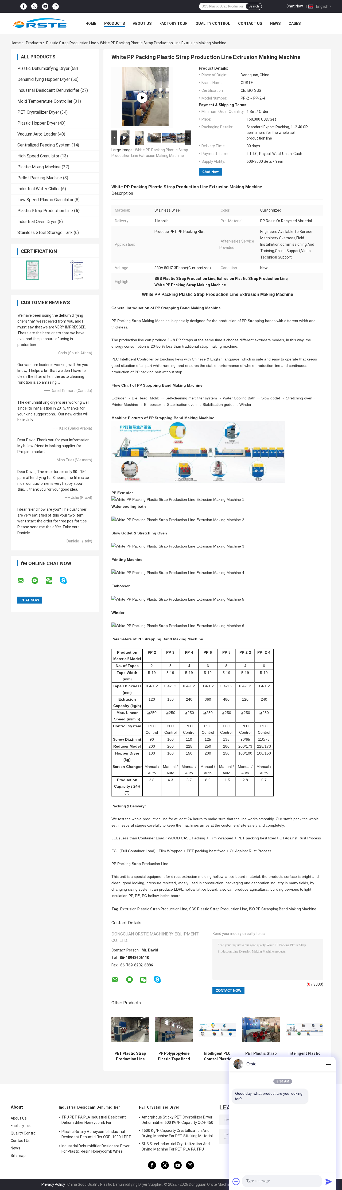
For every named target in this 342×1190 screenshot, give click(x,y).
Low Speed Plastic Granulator (45, 199)
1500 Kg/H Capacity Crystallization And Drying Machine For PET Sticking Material (177, 1133)
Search (253, 6)
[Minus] (328, 1064)
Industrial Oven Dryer (37, 221)
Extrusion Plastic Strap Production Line (153, 909)
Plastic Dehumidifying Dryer (43, 68)
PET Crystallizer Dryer (38, 112)
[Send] (328, 1181)
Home (91, 23)
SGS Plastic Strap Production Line (218, 909)
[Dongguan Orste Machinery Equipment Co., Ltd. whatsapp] (38, 581)
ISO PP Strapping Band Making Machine (282, 909)
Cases (295, 23)
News (275, 23)
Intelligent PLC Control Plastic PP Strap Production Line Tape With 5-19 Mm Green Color (217, 1056)
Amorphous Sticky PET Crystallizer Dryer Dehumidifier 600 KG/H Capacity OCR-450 (177, 1120)
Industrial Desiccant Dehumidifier (48, 90)
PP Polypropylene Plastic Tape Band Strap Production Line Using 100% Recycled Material (174, 1056)
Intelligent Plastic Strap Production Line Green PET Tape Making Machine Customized (304, 1056)
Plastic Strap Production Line (71, 43)
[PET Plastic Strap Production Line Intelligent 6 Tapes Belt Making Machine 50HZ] (142, 97)
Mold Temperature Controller (44, 101)
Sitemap (18, 1155)
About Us (142, 23)
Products (114, 23)
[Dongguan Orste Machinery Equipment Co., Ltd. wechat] (52, 581)
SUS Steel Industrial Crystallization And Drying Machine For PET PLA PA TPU (176, 1146)
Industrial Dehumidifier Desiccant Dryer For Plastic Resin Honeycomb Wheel (95, 1148)
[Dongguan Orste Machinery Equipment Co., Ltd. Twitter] (34, 6)
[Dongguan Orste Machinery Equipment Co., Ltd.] (40, 23)
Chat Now (294, 6)
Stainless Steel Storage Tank (45, 232)
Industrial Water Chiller (38, 188)
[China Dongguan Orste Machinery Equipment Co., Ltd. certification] (33, 270)
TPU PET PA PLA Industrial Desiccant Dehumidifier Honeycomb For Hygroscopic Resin (93, 1120)
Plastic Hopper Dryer (37, 123)
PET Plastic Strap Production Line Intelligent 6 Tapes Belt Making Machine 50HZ (261, 1056)
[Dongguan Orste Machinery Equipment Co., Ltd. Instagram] (55, 6)
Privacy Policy (53, 1184)
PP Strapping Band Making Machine (188, 308)
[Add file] (236, 1181)
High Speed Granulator (38, 155)
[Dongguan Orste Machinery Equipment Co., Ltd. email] (24, 581)
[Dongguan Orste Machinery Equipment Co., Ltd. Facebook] (23, 6)
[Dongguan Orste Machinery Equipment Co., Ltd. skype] (66, 580)
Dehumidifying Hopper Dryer (43, 79)
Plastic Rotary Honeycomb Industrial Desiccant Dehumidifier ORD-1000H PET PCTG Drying (96, 1135)
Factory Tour (174, 23)
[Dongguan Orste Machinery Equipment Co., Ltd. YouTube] (45, 6)
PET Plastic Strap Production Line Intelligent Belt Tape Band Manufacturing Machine (130, 1056)
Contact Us (250, 23)
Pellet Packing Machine (39, 177)
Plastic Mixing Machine (39, 166)
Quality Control (213, 23)
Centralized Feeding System (44, 145)
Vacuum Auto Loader (37, 134)
